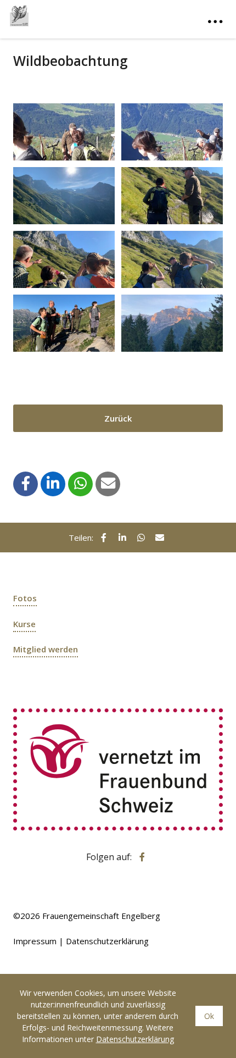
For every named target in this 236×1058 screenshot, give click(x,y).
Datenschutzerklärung (107, 940)
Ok (209, 1016)
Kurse (24, 623)
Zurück (118, 418)
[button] (25, 483)
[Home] (65, 13)
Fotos (25, 597)
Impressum (35, 940)
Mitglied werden (45, 649)
